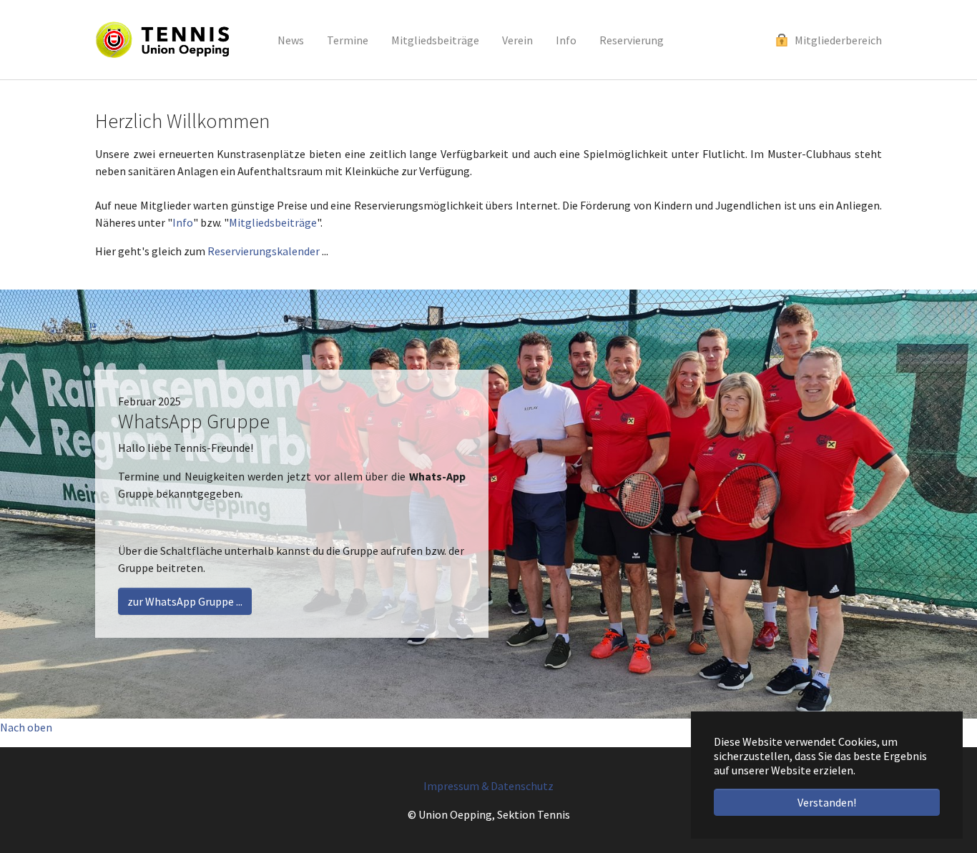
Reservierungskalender (263, 251)
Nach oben (26, 727)
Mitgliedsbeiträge (273, 222)
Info (182, 222)
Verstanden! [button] (826, 802)
